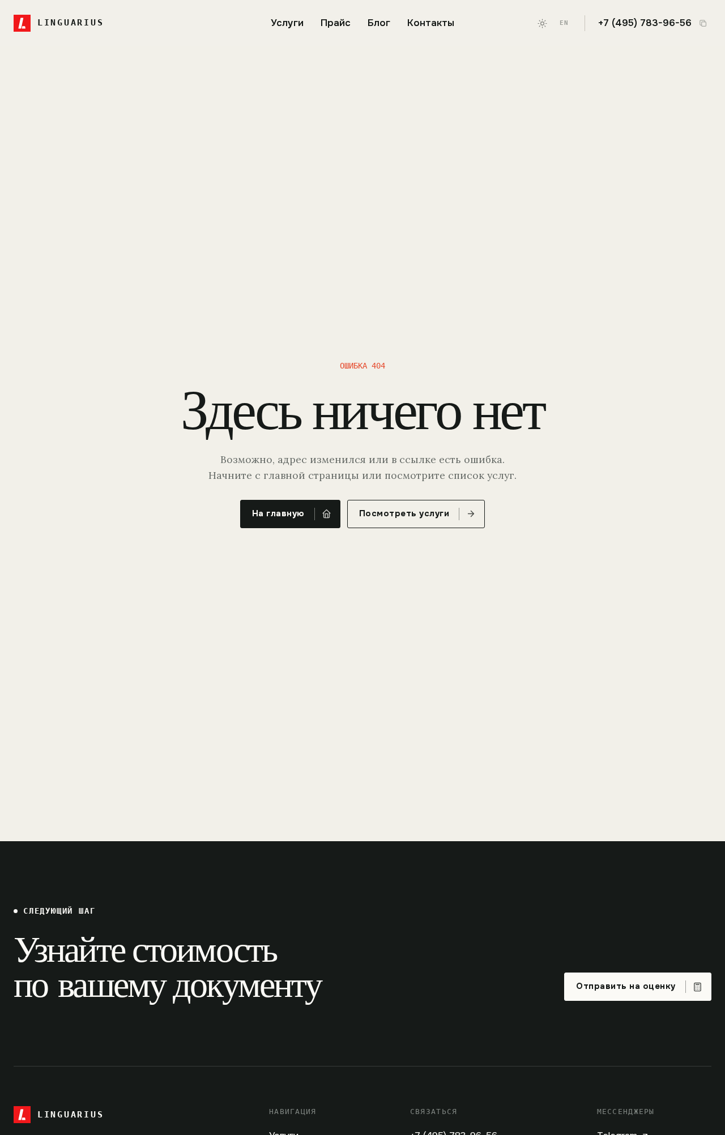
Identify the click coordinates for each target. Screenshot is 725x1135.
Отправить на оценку (626, 986)
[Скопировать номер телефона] (702, 23)
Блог (379, 23)
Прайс (336, 23)
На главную (278, 513)
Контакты (430, 23)
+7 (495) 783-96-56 (645, 23)
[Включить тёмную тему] (542, 23)
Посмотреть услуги (404, 513)
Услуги (287, 23)
